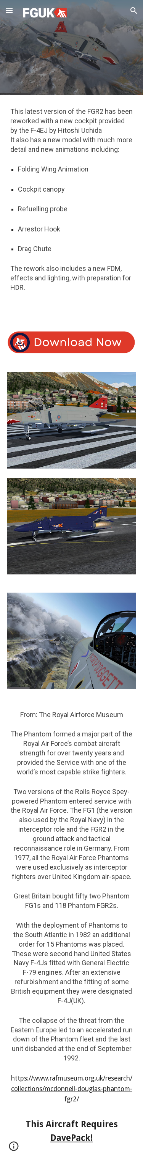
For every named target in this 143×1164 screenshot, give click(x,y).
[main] (71, 208)
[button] (9, 10)
